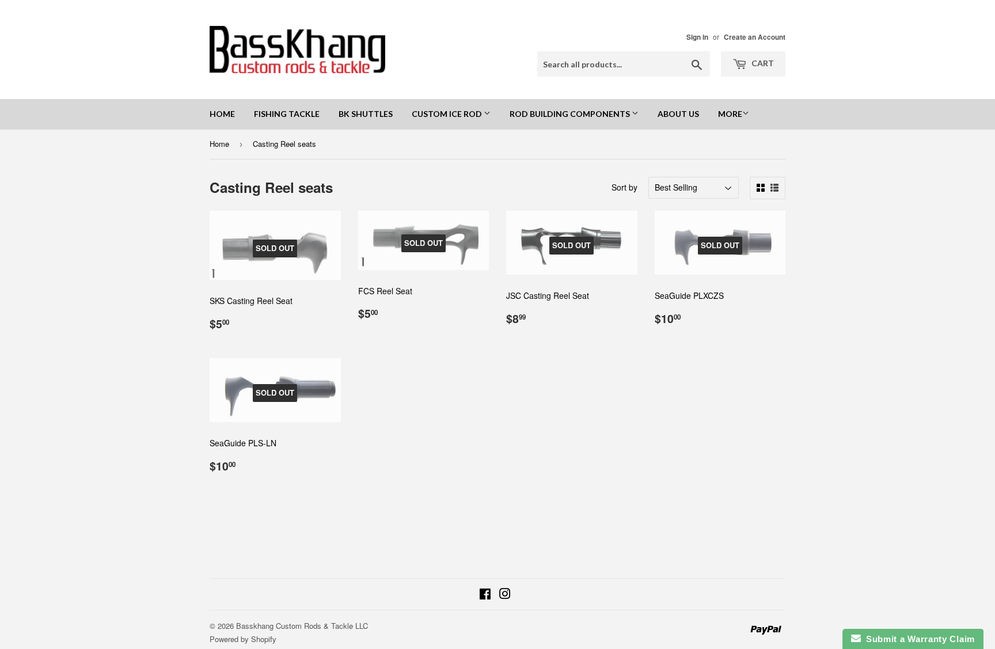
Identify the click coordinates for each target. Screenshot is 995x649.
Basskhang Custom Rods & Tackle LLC (302, 625)
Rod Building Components (571, 114)
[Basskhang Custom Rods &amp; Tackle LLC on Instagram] (505, 595)
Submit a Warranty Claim (918, 639)
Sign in (697, 37)
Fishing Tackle (287, 114)
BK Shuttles (366, 114)
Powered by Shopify (243, 638)
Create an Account (754, 37)
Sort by (624, 187)
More (730, 114)
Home (222, 114)
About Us (678, 114)
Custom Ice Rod (448, 114)
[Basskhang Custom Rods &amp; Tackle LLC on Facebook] (485, 595)
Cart (762, 63)
